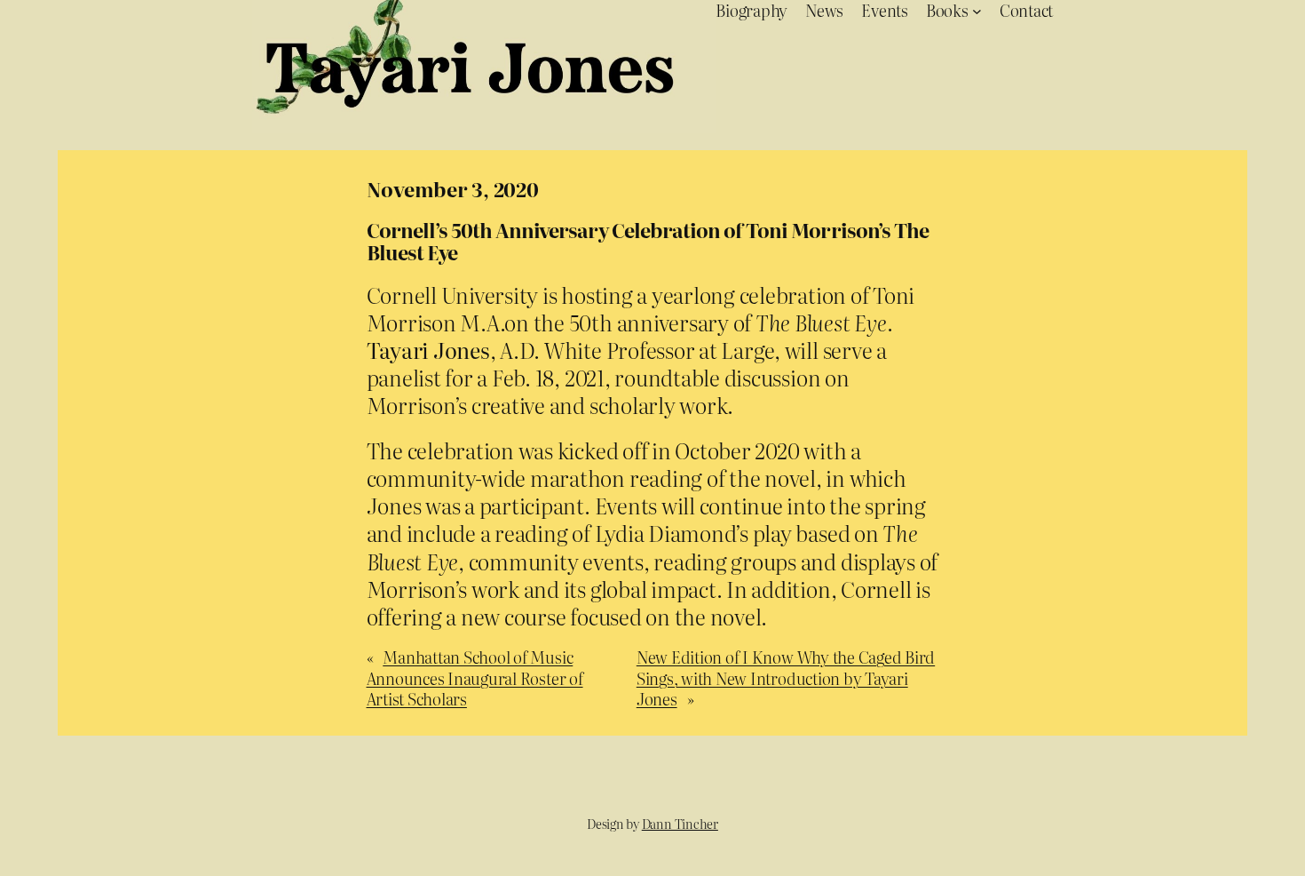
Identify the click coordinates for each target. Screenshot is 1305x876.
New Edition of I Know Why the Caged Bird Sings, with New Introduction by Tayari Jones (786, 678)
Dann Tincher (680, 823)
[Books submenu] (977, 10)
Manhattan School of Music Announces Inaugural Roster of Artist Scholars (475, 678)
